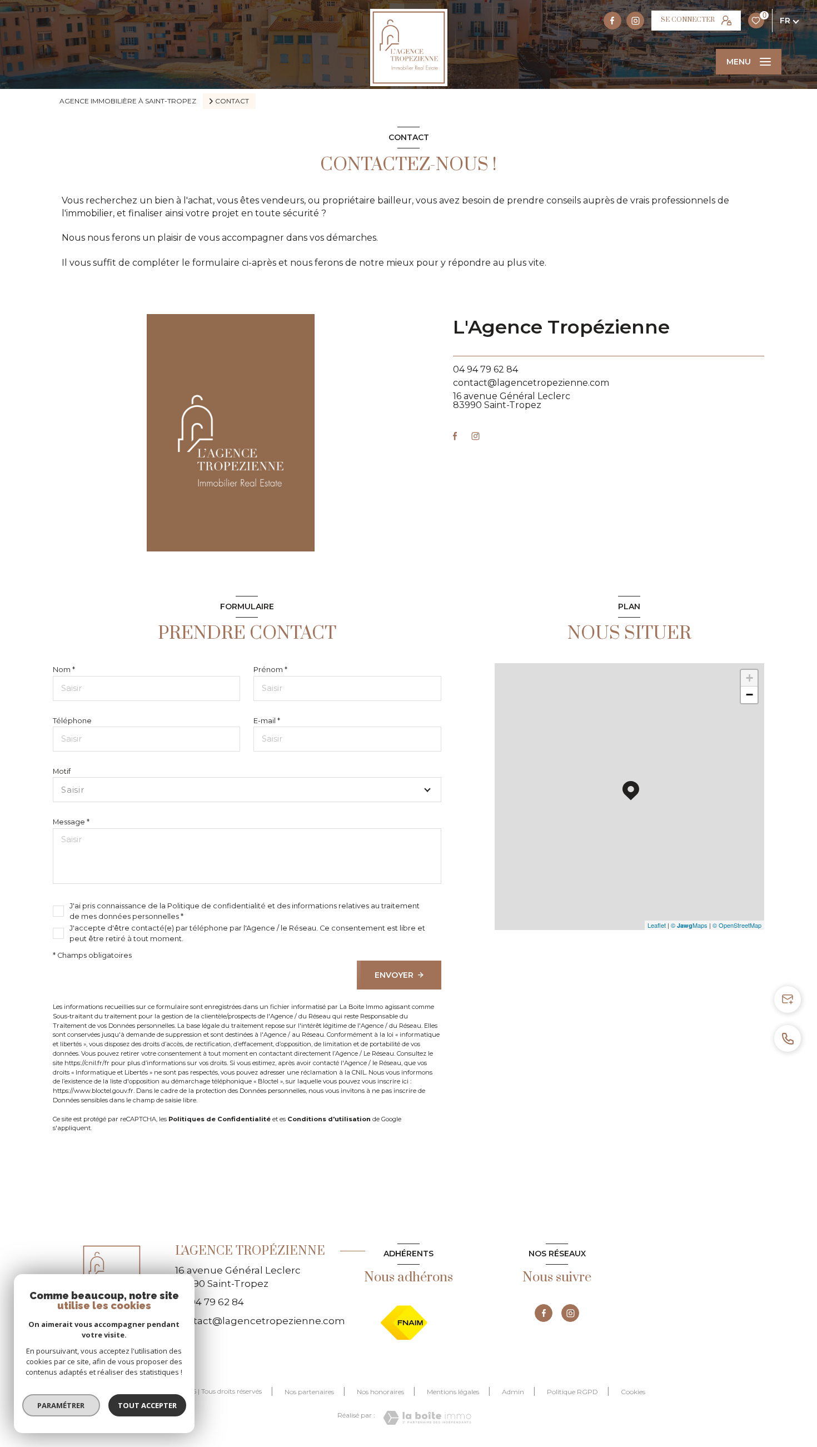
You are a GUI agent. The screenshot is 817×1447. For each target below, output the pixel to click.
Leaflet (656, 925)
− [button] (749, 695)
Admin (513, 1392)
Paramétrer (61, 1405)
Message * (71, 822)
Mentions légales (453, 1392)
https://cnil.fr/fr (86, 1063)
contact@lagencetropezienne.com (531, 382)
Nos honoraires (380, 1392)
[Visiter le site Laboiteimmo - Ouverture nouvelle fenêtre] (427, 1418)
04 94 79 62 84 (485, 369)
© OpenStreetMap (737, 925)
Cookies (633, 1392)
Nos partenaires (309, 1392)
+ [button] (749, 678)
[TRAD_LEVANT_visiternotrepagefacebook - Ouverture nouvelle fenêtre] (612, 20)
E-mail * (266, 721)
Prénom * (270, 669)
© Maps (689, 925)
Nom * (64, 669)
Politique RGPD (572, 1392)
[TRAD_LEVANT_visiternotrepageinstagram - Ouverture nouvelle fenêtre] (635, 20)
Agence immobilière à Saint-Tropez (127, 101)
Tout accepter (147, 1405)
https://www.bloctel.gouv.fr (93, 1091)
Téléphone (72, 721)
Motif (62, 771)
